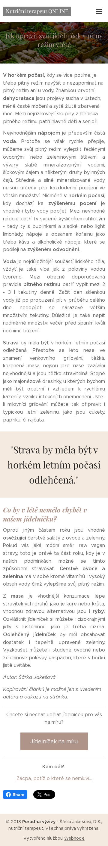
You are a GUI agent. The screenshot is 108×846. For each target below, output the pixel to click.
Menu (99, 11)
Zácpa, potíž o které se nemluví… (54, 778)
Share (18, 794)
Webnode (74, 838)
